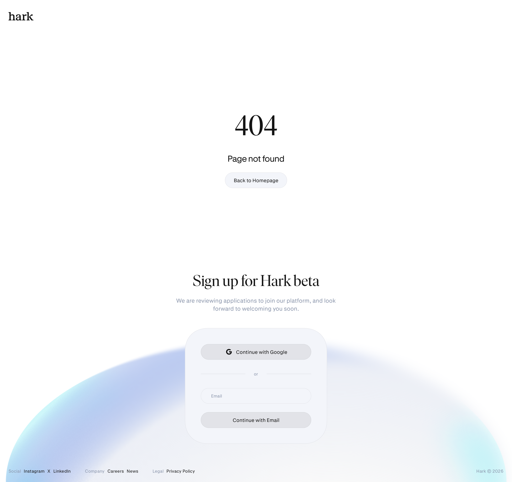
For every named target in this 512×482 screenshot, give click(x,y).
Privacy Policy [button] (180, 471)
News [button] (132, 471)
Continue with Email (256, 420)
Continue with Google (261, 352)
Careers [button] (115, 471)
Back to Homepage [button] (256, 180)
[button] (34, 471)
